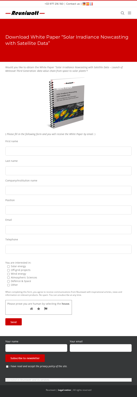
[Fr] (91, 3)
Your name (11, 341)
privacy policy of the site (53, 366)
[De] (84, 3)
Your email (76, 341)
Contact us (73, 3)
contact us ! (56, 379)
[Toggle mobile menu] (130, 13)
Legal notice (64, 389)
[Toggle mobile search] (122, 13)
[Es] (87, 3)
